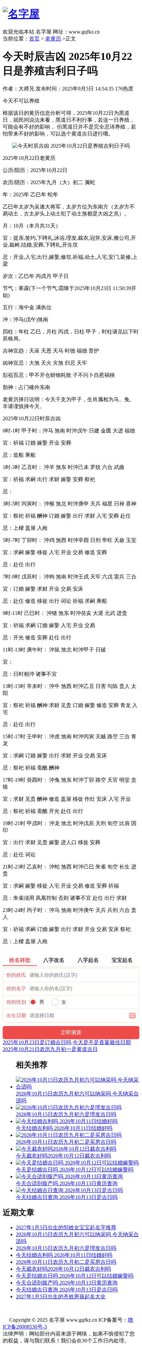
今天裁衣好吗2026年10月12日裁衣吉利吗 (63, 1269)
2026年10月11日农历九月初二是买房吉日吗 (66, 1262)
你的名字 (16, 988)
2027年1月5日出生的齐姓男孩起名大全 (61, 1296)
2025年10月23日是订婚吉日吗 (37, 1042)
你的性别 (16, 1002)
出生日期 (16, 1015)
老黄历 (53, 38)
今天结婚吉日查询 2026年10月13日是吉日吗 (67, 1289)
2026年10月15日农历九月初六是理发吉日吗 (66, 1248)
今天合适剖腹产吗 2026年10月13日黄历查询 (67, 1283)
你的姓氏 (16, 975)
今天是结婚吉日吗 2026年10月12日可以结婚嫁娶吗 (74, 1276)
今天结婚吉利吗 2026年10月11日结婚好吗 (64, 1255)
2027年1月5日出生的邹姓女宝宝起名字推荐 (66, 1227)
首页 (34, 38)
